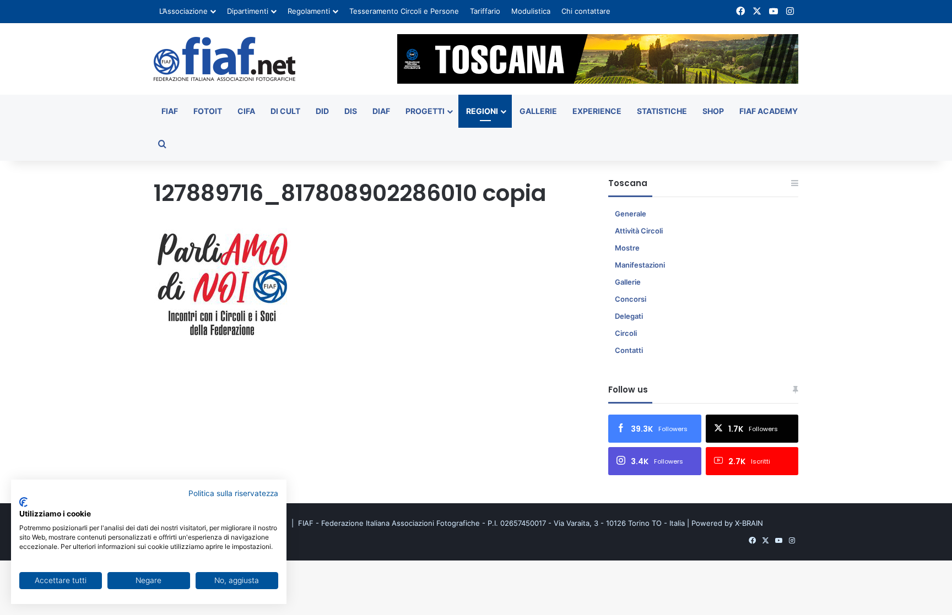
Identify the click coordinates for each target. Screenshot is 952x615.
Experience (596, 111)
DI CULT (285, 111)
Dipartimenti (247, 11)
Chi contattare (585, 11)
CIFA (246, 111)
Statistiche (662, 111)
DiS (350, 111)
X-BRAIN (749, 523)
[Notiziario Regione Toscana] (224, 59)
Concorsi (630, 299)
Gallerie (538, 111)
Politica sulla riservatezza (233, 493)
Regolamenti (309, 11)
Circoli (626, 333)
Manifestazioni (640, 264)
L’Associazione (183, 11)
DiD (322, 111)
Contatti (629, 350)
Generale (630, 213)
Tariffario (485, 11)
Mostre (627, 247)
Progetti (425, 111)
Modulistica (530, 11)
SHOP (713, 111)
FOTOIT (207, 111)
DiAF (381, 111)
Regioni (482, 111)
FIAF (169, 111)
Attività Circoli (639, 230)
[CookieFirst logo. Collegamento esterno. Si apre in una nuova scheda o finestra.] (23, 502)
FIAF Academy (768, 111)
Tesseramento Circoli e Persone (404, 11)
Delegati (629, 316)
